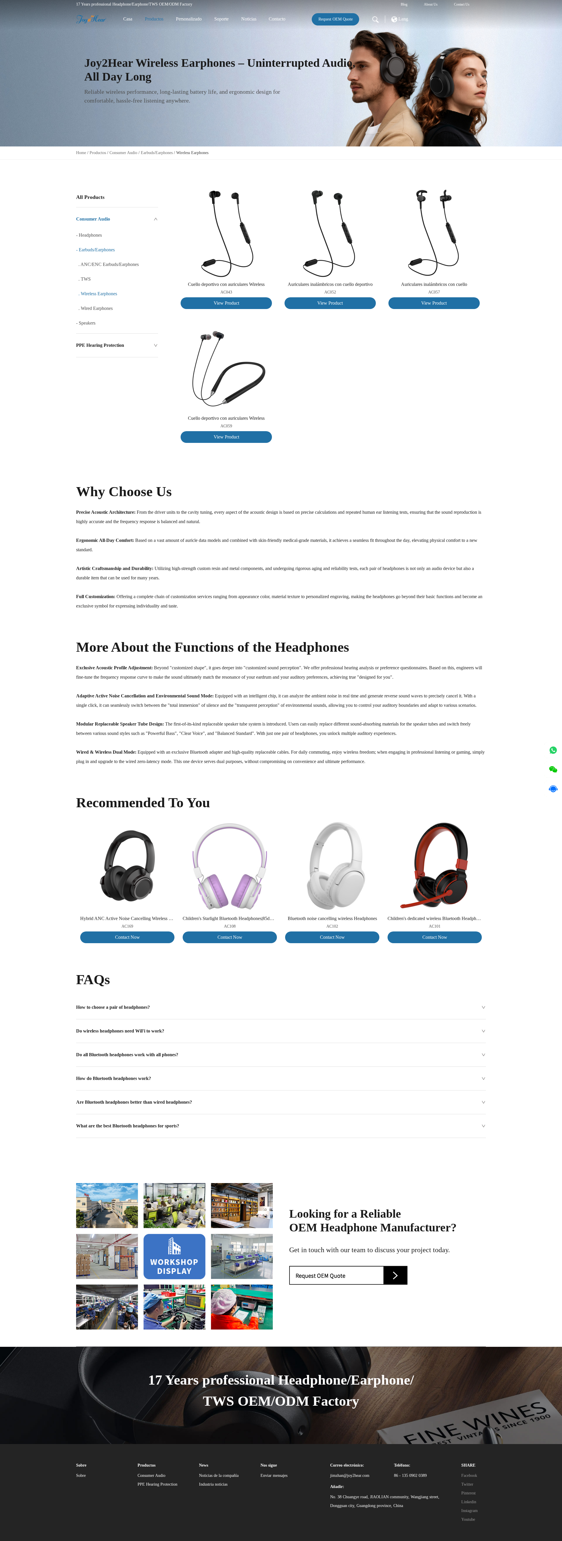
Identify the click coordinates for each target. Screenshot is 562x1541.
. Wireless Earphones (96, 293)
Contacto (277, 18)
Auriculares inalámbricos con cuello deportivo (330, 284)
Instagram (469, 1510)
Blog (404, 4)
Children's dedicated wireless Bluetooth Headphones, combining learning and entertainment (435, 918)
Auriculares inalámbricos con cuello (434, 284)
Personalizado (189, 18)
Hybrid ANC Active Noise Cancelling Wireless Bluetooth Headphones (127, 918)
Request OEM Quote (335, 19)
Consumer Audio (123, 153)
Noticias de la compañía (219, 1475)
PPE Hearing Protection (100, 345)
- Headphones (89, 235)
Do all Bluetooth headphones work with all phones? (127, 1054)
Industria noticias (213, 1484)
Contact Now (127, 937)
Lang (402, 18)
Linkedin (468, 1502)
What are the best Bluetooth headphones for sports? (127, 1125)
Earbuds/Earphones (157, 153)
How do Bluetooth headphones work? (113, 1078)
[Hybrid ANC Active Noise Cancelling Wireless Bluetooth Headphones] (127, 823)
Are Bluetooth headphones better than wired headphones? (134, 1102)
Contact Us (462, 4)
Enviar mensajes (274, 1475)
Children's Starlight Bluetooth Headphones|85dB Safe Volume (230, 918)
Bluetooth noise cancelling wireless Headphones (332, 918)
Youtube (468, 1519)
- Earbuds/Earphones (95, 249)
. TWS (83, 279)
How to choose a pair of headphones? (113, 1007)
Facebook (469, 1475)
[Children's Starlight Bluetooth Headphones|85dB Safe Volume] (230, 823)
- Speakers (85, 322)
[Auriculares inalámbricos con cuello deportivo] (330, 192)
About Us (431, 4)
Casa (127, 18)
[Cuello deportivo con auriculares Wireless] (226, 192)
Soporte (221, 18)
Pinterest (468, 1493)
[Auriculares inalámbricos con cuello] (434, 192)
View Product (226, 303)
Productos (154, 18)
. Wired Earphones (94, 308)
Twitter (467, 1484)
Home (81, 153)
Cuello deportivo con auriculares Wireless (226, 284)
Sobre (81, 1475)
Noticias (248, 18)
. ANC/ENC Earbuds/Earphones (107, 264)
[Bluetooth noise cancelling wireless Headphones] (332, 823)
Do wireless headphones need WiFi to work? (120, 1030)
